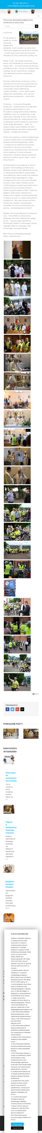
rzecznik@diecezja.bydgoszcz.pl (21, 6)
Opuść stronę (17, 1128)
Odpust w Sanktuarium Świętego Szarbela (11, 827)
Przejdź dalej (17, 1124)
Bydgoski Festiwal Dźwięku (10, 884)
